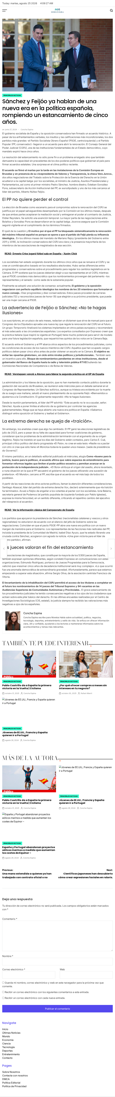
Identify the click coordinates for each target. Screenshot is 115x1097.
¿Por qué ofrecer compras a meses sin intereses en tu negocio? (83, 687)
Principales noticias (12, 95)
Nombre (7, 956)
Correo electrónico (13, 969)
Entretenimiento (11, 1054)
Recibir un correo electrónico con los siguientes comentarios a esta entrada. (47, 992)
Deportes (7, 1050)
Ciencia (6, 1043)
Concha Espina (27, 129)
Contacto (7, 1057)
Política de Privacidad (14, 1086)
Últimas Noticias (11, 1032)
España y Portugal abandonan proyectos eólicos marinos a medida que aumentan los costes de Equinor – (28, 850)
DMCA (6, 1079)
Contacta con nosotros (15, 1075)
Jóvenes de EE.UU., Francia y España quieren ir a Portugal (25, 734)
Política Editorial (11, 1082)
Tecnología (8, 1047)
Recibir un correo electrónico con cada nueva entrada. (35, 997)
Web (62, 969)
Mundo (6, 1036)
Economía (7, 1039)
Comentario (9, 918)
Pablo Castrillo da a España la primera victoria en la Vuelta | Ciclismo (26, 687)
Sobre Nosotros (11, 1071)
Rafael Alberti (86, 693)
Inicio (5, 1029)
